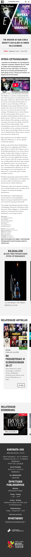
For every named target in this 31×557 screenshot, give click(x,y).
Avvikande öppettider (15, 514)
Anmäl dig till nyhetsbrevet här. (15, 522)
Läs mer (21, 385)
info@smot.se (15, 461)
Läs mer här (15, 477)
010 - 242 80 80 (18, 463)
